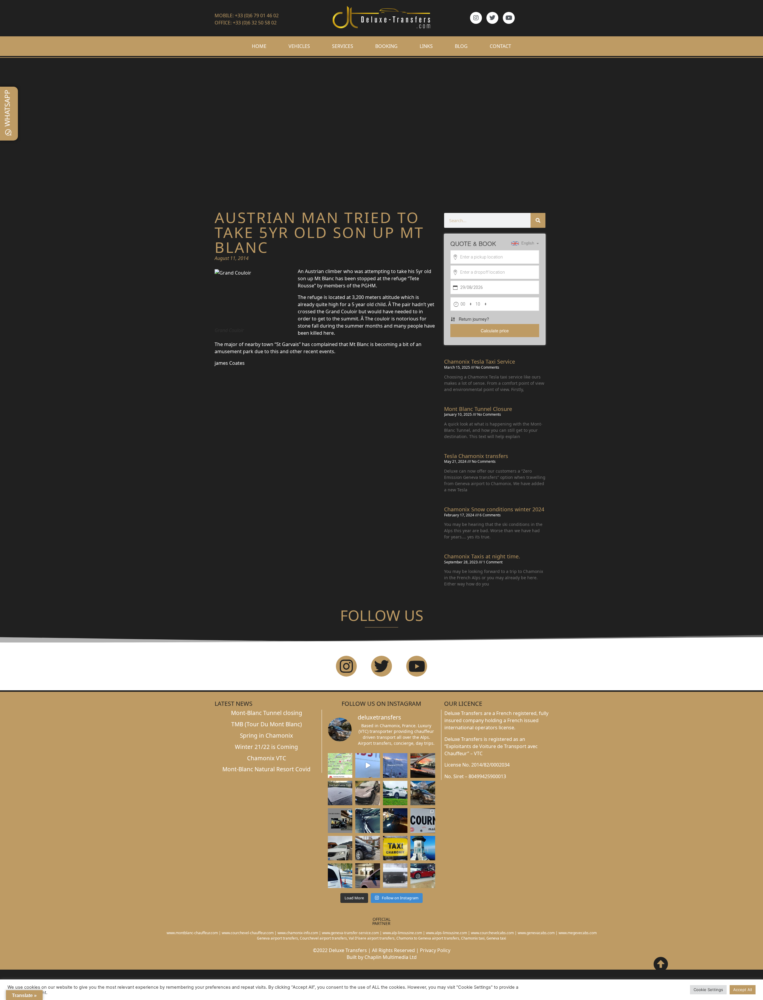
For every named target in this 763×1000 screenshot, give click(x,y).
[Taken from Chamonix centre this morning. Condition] (395, 765)
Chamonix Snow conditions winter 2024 (494, 509)
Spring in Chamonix (266, 735)
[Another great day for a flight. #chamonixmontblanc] (340, 875)
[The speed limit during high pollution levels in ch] (367, 765)
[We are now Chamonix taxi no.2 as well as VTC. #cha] (395, 848)
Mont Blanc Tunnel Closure (478, 408)
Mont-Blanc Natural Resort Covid (266, 769)
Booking (386, 46)
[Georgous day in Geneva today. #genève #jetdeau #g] (422, 848)
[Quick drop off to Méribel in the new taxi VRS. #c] (340, 848)
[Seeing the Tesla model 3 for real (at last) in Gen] (422, 875)
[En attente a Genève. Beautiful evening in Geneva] (367, 875)
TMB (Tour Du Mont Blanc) (266, 724)
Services (342, 46)
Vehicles (299, 46)
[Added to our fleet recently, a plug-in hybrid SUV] (395, 793)
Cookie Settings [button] (708, 989)
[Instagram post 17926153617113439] (340, 793)
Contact (500, 46)
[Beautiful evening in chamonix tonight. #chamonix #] (422, 765)
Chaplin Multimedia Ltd (391, 957)
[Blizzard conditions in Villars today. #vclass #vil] (395, 875)
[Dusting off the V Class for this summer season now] (422, 793)
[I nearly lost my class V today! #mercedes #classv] (367, 820)
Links (426, 46)
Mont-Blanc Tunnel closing (266, 713)
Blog (461, 46)
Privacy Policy (435, 950)
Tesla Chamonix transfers (476, 455)
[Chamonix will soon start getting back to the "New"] (340, 820)
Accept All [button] (742, 989)
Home (259, 46)
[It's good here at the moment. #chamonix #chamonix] (422, 820)
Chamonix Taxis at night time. (482, 556)
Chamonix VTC (266, 758)
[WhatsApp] (8, 132)
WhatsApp (7, 108)
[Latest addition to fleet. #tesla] (367, 793)
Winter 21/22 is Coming (266, 747)
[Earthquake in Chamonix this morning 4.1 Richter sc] (340, 765)
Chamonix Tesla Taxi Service (479, 361)
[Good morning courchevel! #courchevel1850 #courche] (395, 820)
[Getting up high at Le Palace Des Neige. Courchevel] (367, 848)
